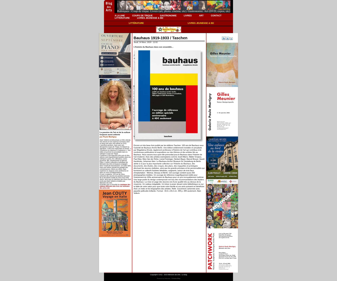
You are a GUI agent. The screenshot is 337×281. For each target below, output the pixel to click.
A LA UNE (120, 15)
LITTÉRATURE (122, 18)
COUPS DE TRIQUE (142, 15)
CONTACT (216, 15)
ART (201, 15)
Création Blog (176, 278)
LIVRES (188, 15)
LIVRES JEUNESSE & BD (150, 18)
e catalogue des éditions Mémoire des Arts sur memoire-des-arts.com (115, 186)
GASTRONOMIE (168, 15)
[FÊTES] (168, 29)
